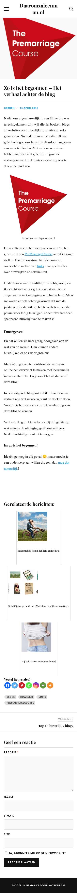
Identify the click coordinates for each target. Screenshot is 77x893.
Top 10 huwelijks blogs (55, 725)
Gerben (9, 107)
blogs (11, 697)
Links (42, 697)
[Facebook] (7, 685)
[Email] (43, 685)
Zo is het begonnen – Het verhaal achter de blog (32, 90)
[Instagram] (36, 685)
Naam (8, 797)
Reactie (11, 752)
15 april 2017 (29, 107)
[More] (50, 685)
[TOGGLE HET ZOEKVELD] (71, 9)
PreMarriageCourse (39, 253)
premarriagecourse (20, 702)
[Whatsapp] (29, 685)
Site (7, 834)
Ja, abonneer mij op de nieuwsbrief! (37, 853)
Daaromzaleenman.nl (39, 8)
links (40, 265)
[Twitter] (14, 685)
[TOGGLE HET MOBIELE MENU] (6, 9)
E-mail (9, 815)
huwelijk (26, 697)
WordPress (57, 885)
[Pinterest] (22, 685)
